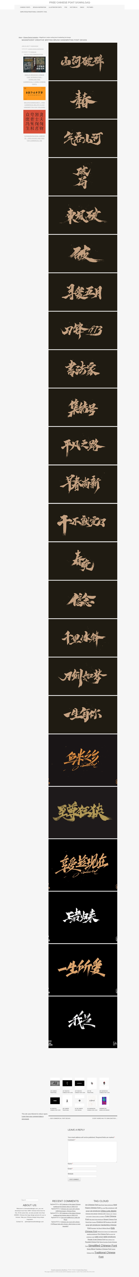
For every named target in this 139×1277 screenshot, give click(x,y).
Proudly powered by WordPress (59, 1270)
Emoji (82, 7)
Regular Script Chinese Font (96, 1239)
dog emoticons (99, 1219)
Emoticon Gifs (110, 1222)
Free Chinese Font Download (69, 2)
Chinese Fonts (25, 7)
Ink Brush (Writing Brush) (103, 1228)
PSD (65, 7)
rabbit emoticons (109, 1237)
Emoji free (89, 1222)
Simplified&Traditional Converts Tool (33, 12)
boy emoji (103, 1208)
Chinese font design (91, 1213)
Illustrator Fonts (55, 7)
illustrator (93, 1228)
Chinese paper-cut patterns (98, 1216)
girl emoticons (95, 1225)
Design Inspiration (39, 7)
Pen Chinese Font (103, 1234)
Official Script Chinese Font (104, 1231)
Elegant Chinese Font (110, 1219)
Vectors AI (73, 7)
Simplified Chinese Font (102, 1245)
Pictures (90, 7)
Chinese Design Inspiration (30, 37)
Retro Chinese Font (109, 1239)
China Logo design (108, 1211)
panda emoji (113, 1231)
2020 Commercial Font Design (59, 1118)
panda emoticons (92, 1234)
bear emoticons (109, 1205)
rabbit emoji (99, 1237)
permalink (33, 52)
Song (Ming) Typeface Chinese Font (99, 1249)
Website (70, 1174)
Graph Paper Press (82, 1270)
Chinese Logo (109, 1213)
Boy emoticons (110, 1208)
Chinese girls (102, 1213)
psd (93, 1237)
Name (70, 1163)
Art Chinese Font (91, 1205)
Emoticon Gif (101, 1222)
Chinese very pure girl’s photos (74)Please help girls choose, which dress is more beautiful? (65, 1224)
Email (70, 1169)
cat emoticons (95, 1211)
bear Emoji (101, 1205)
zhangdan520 (34, 46)
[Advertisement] (69, 25)
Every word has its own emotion (104, 1118)
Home (20, 37)
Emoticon (94, 1222)
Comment (71, 1140)
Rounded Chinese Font (92, 1242)
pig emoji (111, 1234)
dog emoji (92, 1219)
